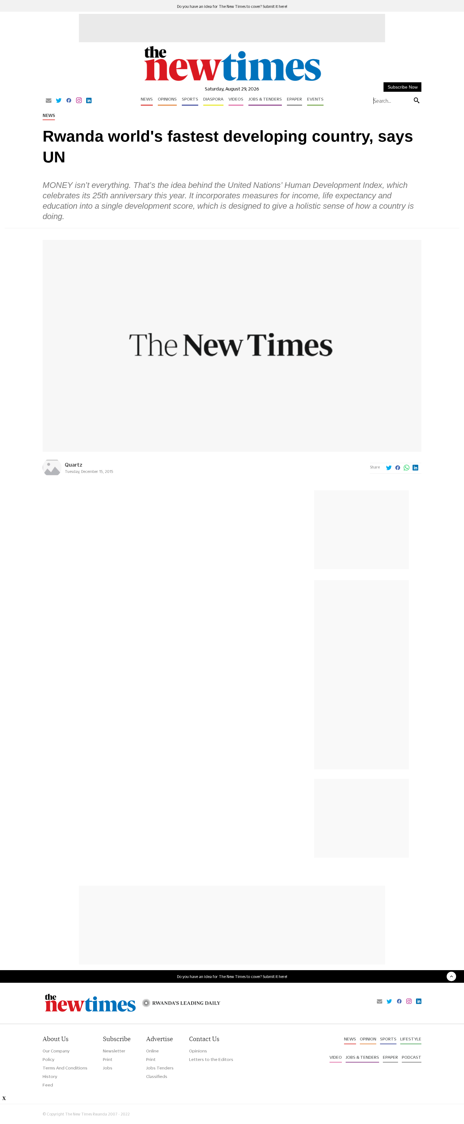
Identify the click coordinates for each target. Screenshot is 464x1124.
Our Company (56, 1050)
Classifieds (156, 1076)
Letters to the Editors (211, 1059)
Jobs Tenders (160, 1067)
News (147, 99)
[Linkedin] (89, 101)
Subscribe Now (403, 87)
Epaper (294, 99)
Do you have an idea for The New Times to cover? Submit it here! (232, 6)
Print (107, 1059)
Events (315, 99)
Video (336, 1057)
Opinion (368, 1038)
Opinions (167, 99)
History (50, 1076)
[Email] (48, 101)
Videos (236, 99)
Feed (48, 1084)
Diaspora (213, 99)
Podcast (411, 1057)
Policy (48, 1059)
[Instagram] (79, 101)
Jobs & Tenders (265, 99)
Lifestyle (410, 1038)
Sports (190, 99)
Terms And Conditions (65, 1067)
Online (152, 1050)
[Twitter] (59, 101)
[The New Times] (232, 81)
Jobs (107, 1067)
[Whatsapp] (406, 468)
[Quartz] (52, 475)
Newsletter (114, 1050)
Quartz (73, 465)
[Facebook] (69, 101)
